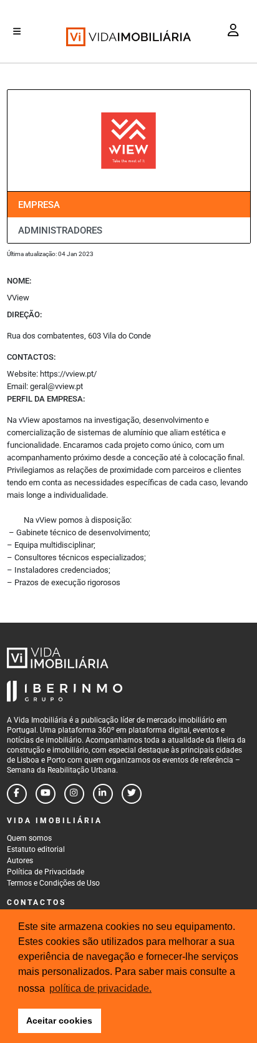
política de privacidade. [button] (100, 988)
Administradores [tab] (60, 230)
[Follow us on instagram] (74, 794)
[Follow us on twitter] (132, 794)
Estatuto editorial (36, 849)
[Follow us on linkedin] (103, 794)
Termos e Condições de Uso (53, 883)
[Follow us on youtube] (46, 794)
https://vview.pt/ (68, 373)
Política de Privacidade (45, 872)
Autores (20, 860)
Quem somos (29, 838)
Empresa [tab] (39, 204)
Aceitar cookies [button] (59, 1021)
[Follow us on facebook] (17, 794)
